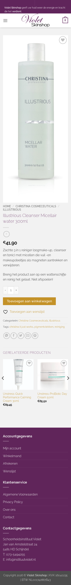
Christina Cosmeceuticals (36, 206)
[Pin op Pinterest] (35, 335)
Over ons (9, 510)
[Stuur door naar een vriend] (28, 335)
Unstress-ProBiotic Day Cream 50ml (52, 395)
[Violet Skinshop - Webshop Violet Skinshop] (35, 20)
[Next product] (6, 234)
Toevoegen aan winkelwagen (29, 301)
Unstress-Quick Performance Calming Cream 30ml (17, 397)
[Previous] (3, 386)
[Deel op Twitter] (21, 335)
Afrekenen (10, 463)
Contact (8, 517)
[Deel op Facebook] (13, 335)
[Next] (67, 386)
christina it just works (21, 326)
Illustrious (12, 209)
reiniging (60, 326)
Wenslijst (9, 471)
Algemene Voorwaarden (20, 494)
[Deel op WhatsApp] (6, 335)
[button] (5, 20)
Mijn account (12, 448)
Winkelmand (12, 456)
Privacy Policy (13, 502)
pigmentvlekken (43, 326)
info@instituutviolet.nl (21, 559)
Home (7, 206)
